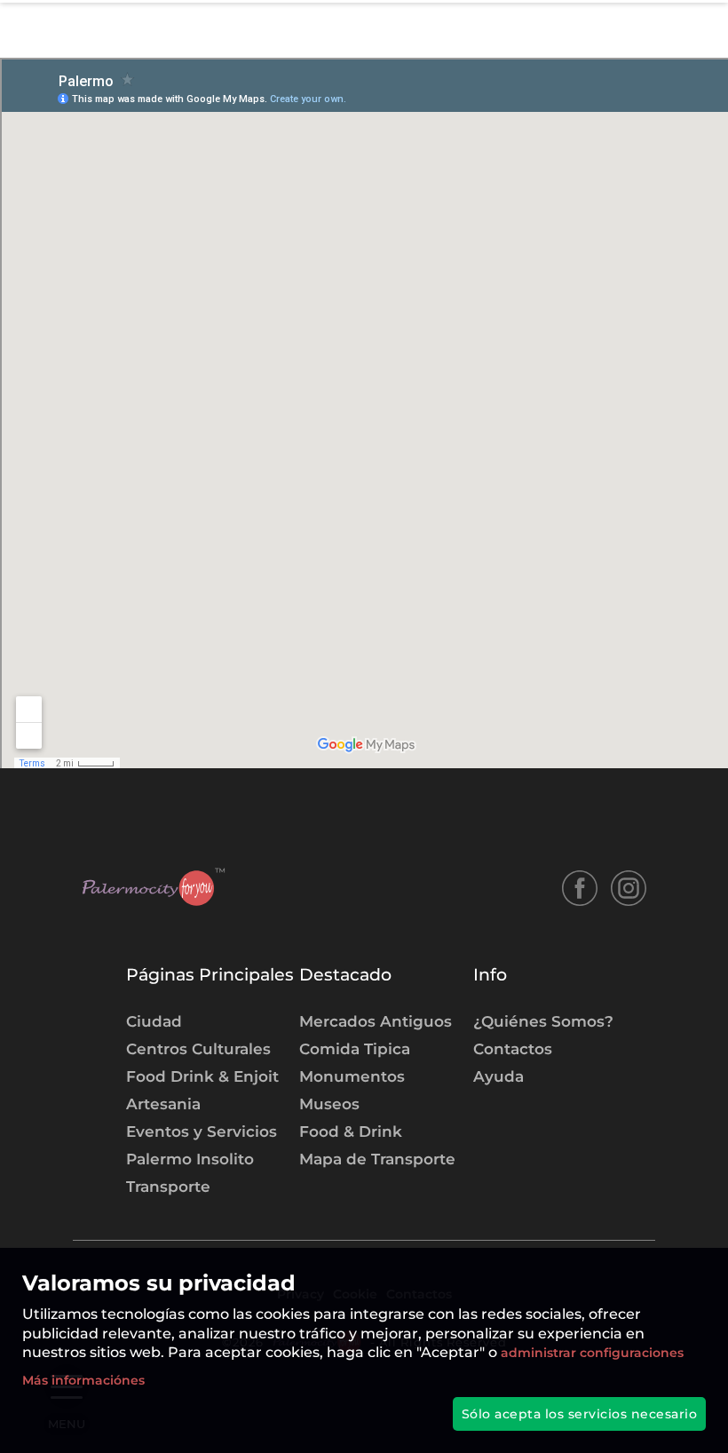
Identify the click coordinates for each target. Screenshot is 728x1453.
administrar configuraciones (590, 1353)
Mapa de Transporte (377, 1158)
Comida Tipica (354, 1048)
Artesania (163, 1103)
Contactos (512, 1048)
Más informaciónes (83, 1380)
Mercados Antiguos (375, 1021)
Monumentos (352, 1076)
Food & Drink (350, 1131)
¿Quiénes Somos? (543, 1021)
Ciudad (154, 1021)
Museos (329, 1103)
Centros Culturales (198, 1048)
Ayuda (498, 1076)
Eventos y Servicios (201, 1131)
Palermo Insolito (190, 1158)
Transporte (168, 1186)
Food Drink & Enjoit (202, 1076)
